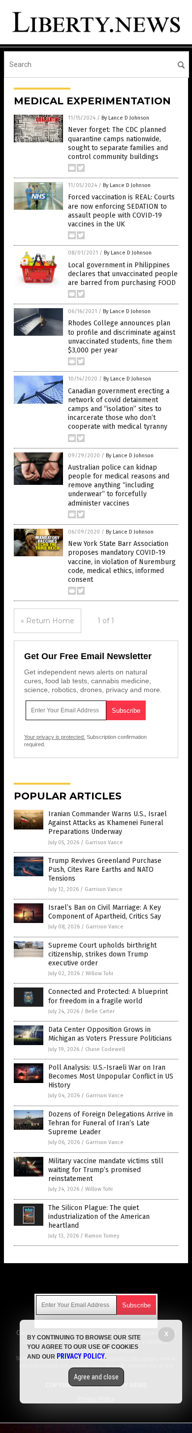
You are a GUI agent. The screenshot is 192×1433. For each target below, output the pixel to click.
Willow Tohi (99, 973)
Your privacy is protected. (54, 737)
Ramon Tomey (102, 1236)
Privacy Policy (81, 1356)
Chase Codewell (105, 1049)
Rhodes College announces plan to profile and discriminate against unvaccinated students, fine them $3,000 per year (121, 336)
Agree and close (96, 1377)
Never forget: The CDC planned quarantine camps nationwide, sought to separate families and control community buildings (118, 143)
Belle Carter (100, 1011)
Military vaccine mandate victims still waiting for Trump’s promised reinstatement (105, 1170)
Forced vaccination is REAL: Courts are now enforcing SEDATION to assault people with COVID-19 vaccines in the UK (121, 210)
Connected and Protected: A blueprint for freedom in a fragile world (108, 996)
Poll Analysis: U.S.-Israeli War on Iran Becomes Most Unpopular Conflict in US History (110, 1076)
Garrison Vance (104, 842)
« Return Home (47, 620)
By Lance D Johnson (125, 118)
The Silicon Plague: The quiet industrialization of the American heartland (99, 1217)
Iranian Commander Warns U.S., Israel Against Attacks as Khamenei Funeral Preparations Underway (107, 823)
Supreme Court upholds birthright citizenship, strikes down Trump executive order (102, 954)
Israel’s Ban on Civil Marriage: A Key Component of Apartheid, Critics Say (104, 912)
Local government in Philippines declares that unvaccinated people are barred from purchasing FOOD (123, 274)
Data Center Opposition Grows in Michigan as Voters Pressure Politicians (110, 1034)
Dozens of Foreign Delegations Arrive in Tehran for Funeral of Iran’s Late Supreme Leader (110, 1123)
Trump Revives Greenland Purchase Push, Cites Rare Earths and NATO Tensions (104, 870)
